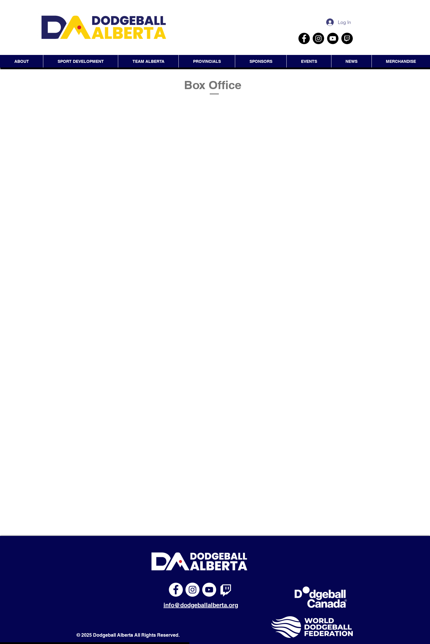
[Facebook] (304, 38)
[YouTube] (332, 38)
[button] (308, 61)
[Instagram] (318, 38)
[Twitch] (226, 590)
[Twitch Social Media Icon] (347, 38)
